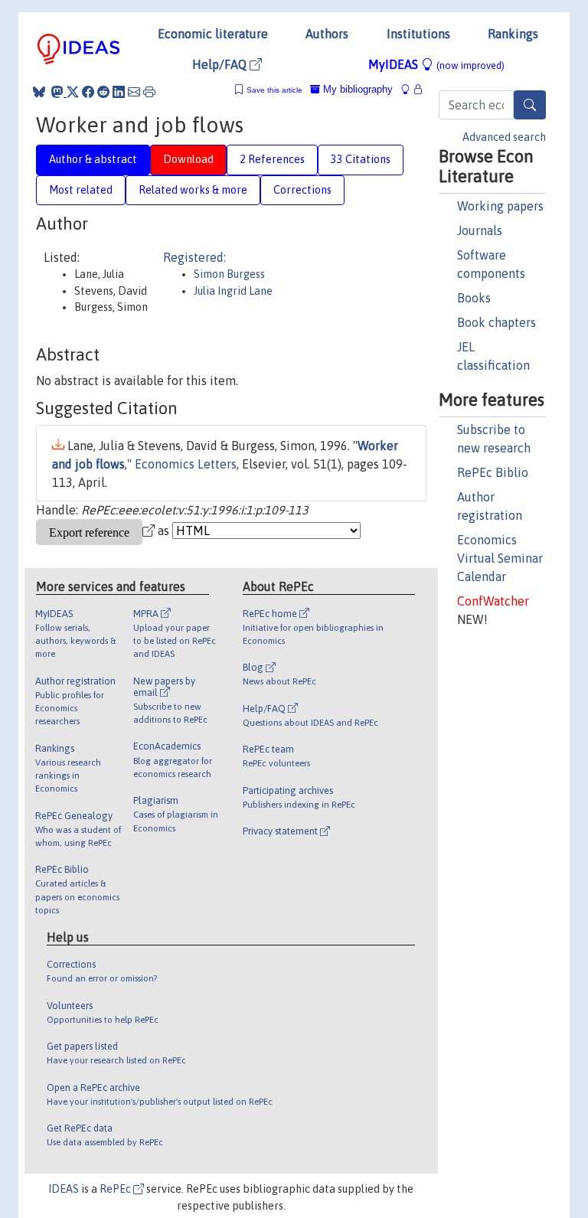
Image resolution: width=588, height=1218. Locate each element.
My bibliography (356, 89)
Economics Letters (186, 464)
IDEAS (63, 1189)
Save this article (274, 90)
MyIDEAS (436, 64)
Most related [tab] (81, 190)
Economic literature (213, 34)
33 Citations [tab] (360, 159)
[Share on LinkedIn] (119, 92)
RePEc (116, 1189)
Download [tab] (188, 159)
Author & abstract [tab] (93, 159)
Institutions (418, 34)
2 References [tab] (272, 159)
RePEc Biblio (492, 472)
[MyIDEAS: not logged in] (409, 89)
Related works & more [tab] (193, 190)
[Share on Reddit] (103, 92)
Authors (326, 34)
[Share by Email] (134, 92)
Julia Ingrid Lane (233, 291)
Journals (479, 230)
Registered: (194, 257)
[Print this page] (149, 92)
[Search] (530, 104)
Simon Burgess (229, 274)
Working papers (500, 206)
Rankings (513, 34)
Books (474, 298)
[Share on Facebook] (88, 92)
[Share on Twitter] (73, 92)
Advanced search (504, 137)
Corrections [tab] (302, 190)
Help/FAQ (221, 64)
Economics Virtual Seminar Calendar (500, 558)
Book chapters (496, 322)
